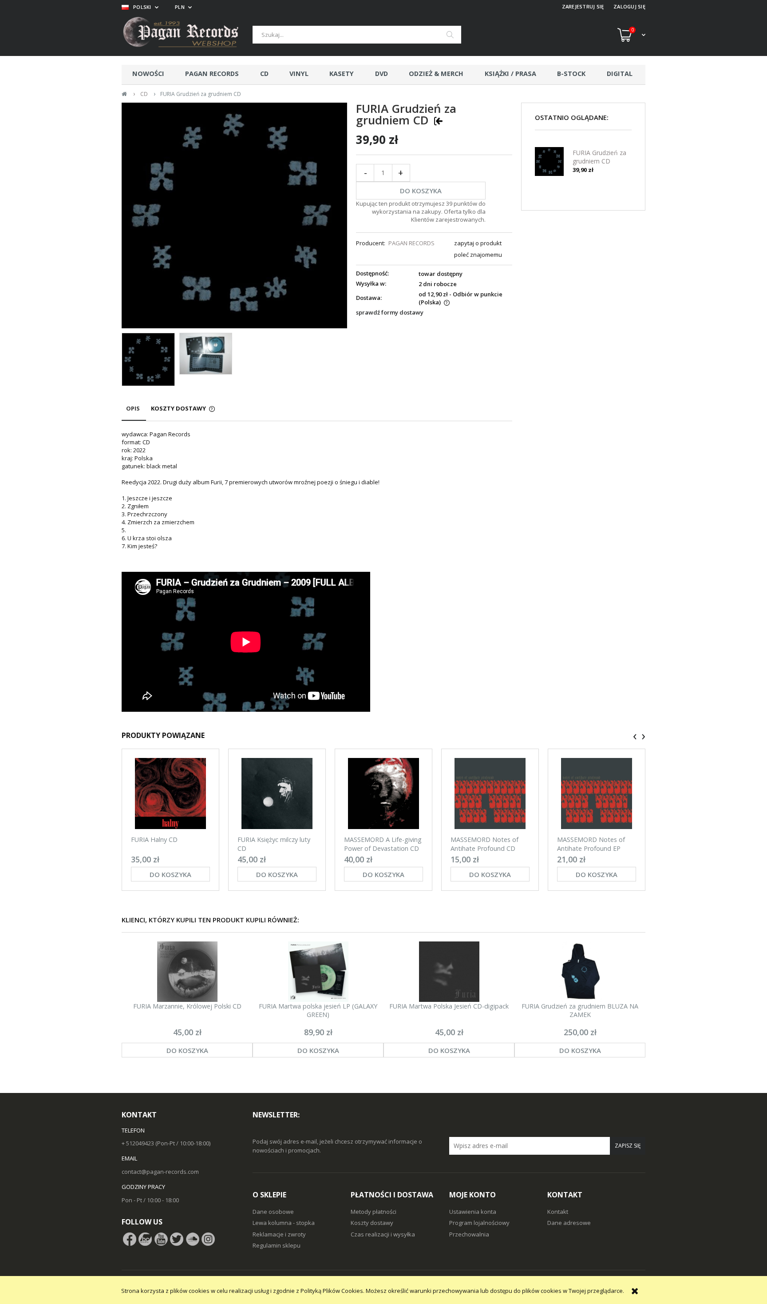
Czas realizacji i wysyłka (383, 1234)
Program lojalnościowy (479, 1223)
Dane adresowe (569, 1223)
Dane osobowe (273, 1212)
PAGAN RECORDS (411, 243)
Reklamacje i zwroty (279, 1234)
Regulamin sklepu (276, 1245)
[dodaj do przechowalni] (438, 120)
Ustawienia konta (472, 1212)
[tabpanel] (317, 572)
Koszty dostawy (372, 1223)
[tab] (134, 412)
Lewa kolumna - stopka (284, 1223)
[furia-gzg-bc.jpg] (206, 353)
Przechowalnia (469, 1234)
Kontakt (557, 1212)
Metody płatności (373, 1212)
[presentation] (635, 736)
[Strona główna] (187, 34)
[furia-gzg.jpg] (148, 359)
